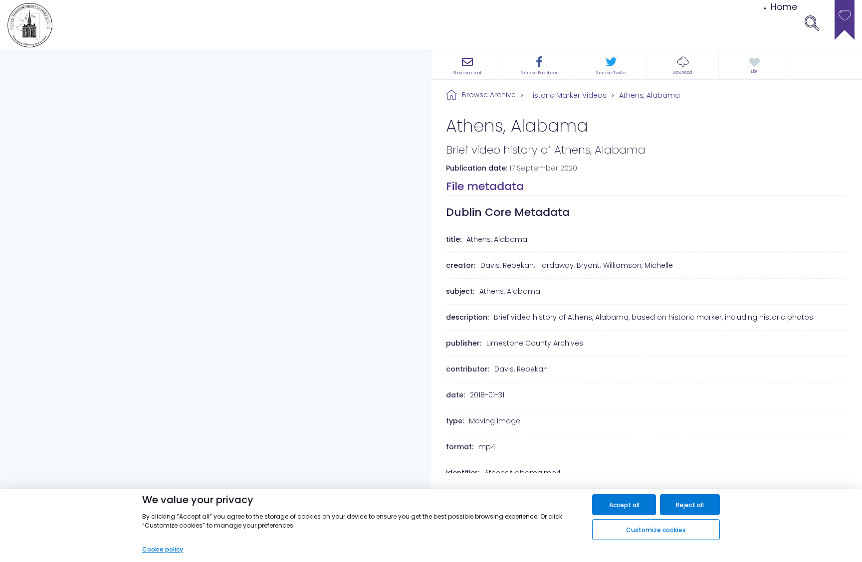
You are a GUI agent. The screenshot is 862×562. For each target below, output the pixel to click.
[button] (682, 65)
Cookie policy (162, 549)
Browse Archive (489, 95)
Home (784, 6)
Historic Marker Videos (567, 95)
